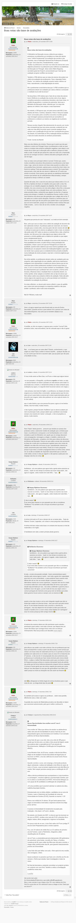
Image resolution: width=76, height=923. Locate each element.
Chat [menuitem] (12, 24)
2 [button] (68, 34)
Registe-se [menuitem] (56, 4)
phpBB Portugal (14, 903)
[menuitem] (6, 907)
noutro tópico (58, 630)
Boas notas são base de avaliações (22, 30)
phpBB (13, 901)
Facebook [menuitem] (5, 24)
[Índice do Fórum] (38, 15)
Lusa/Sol (30, 873)
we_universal (10, 905)
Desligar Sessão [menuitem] (67, 4)
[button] (71, 34)
